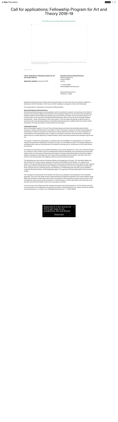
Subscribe (59, 214)
